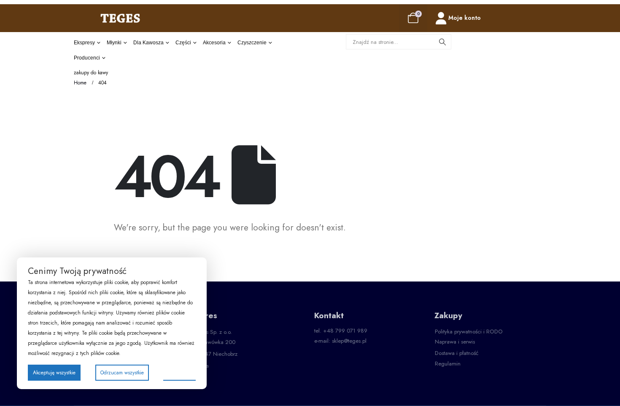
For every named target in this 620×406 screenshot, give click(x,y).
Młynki (114, 43)
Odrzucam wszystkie (122, 372)
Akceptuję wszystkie (54, 372)
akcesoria (214, 43)
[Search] (442, 42)
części (183, 43)
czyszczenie (252, 43)
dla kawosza (148, 43)
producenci (87, 58)
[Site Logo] (120, 17)
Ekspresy (84, 43)
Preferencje (179, 372)
